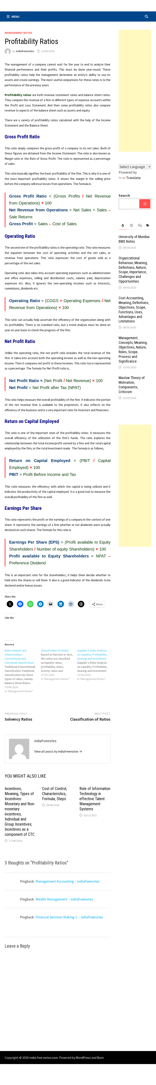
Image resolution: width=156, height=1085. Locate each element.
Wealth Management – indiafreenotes (64, 899)
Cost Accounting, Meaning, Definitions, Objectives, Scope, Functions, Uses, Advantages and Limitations (134, 309)
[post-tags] (147, 225)
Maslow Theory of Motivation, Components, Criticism (132, 385)
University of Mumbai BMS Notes (134, 239)
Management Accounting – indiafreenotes (68, 881)
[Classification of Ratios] (59, 664)
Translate (133, 177)
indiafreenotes (25, 51)
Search (124, 195)
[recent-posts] (131, 225)
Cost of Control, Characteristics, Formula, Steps (54, 793)
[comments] (139, 225)
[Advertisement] (135, 91)
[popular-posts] (123, 225)
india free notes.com (43, 1057)
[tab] (123, 225)
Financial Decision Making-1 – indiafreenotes (69, 917)
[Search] (144, 203)
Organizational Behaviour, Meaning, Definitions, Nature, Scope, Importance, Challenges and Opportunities (133, 269)
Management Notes (18, 33)
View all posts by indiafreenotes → (58, 751)
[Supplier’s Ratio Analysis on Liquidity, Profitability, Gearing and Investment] (95, 664)
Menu (16, 16)
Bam (100, 1057)
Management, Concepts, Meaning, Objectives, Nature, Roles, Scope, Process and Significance (133, 349)
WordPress (83, 1057)
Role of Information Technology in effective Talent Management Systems (94, 798)
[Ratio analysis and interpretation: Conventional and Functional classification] (23, 670)
